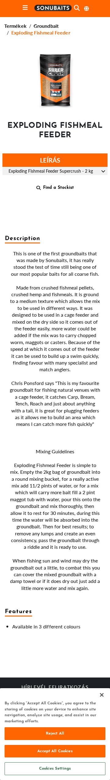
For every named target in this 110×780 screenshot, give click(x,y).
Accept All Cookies (54, 751)
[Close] (101, 695)
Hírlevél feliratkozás (55, 687)
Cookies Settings (55, 769)
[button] (55, 80)
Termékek (15, 25)
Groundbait (46, 25)
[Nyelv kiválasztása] (87, 8)
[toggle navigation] (25, 8)
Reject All (55, 733)
